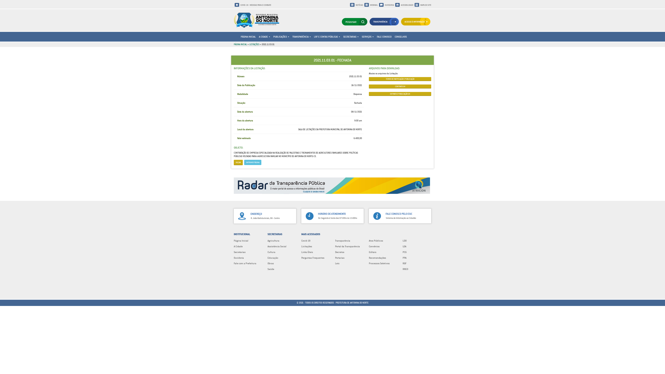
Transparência (300, 36)
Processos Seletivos (379, 263)
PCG (405, 252)
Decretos (339, 252)
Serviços (367, 36)
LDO (405, 240)
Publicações (280, 36)
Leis (337, 263)
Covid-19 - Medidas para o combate (255, 5)
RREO (405, 269)
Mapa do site (425, 5)
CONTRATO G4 (400, 86)
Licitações (254, 44)
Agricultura (273, 240)
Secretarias (350, 36)
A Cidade (263, 36)
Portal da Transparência (347, 246)
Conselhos (401, 36)
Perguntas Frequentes (312, 257)
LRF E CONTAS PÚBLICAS (326, 36)
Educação (273, 257)
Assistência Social (277, 246)
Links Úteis (307, 252)
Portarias (339, 257)
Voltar (238, 162)
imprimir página (252, 162)
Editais (372, 252)
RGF (404, 263)
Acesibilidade (407, 5)
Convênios (374, 246)
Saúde (271, 269)
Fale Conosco (384, 36)
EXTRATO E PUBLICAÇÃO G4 (400, 94)
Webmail (374, 5)
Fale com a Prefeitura (245, 263)
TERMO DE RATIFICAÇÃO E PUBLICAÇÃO (400, 79)
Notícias (359, 5)
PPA (404, 257)
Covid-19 (305, 240)
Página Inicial (248, 36)
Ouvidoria (389, 5)
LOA (404, 246)
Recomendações (377, 257)
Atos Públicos (376, 240)
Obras (271, 263)
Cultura (271, 252)
